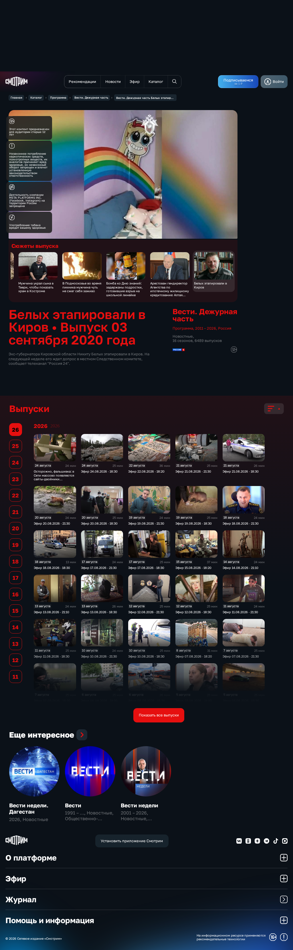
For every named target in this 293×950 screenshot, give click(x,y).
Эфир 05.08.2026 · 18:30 (241, 700)
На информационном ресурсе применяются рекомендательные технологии (231, 937)
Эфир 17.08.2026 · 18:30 (146, 567)
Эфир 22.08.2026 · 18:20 (146, 471)
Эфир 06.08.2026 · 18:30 (146, 700)
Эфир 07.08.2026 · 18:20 (193, 656)
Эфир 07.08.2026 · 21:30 (241, 656)
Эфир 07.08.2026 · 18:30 (52, 700)
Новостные (183, 336)
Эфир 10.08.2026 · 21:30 (99, 656)
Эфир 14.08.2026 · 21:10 (240, 567)
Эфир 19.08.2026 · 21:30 (146, 523)
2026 (55, 425)
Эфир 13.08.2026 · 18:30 (99, 612)
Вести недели (139, 805)
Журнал (20, 899)
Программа (58, 97)
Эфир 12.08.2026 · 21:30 (146, 612)
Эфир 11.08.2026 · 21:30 (240, 612)
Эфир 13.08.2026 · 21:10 (51, 612)
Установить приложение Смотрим (132, 841)
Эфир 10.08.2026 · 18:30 (146, 656)
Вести (73, 805)
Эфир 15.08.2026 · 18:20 (193, 567)
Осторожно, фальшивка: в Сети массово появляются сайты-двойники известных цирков (54, 477)
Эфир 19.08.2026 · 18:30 (193, 523)
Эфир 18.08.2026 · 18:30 (52, 567)
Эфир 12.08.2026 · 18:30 (193, 612)
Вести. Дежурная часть (91, 97)
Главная (16, 97)
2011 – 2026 (205, 328)
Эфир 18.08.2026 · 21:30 (241, 523)
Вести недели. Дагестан (28, 808)
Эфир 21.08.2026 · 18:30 (241, 471)
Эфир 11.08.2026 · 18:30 (52, 656)
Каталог (36, 97)
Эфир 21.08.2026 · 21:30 (193, 471)
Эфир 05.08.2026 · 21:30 (193, 700)
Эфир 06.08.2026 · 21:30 (99, 700)
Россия (224, 328)
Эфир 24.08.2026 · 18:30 (99, 471)
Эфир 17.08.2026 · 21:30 (99, 567)
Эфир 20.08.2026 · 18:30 (99, 523)
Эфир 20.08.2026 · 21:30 (52, 523)
